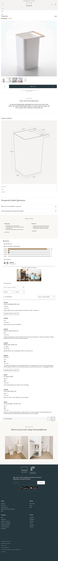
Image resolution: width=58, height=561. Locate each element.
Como (2, 14)
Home (2, 11)
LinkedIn (31, 526)
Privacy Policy (4, 545)
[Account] (51, 4)
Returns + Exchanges (6, 523)
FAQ (2, 517)
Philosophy (32, 503)
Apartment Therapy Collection (8, 509)
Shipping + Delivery (5, 521)
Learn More (6, 232)
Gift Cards (3, 505)
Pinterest (32, 521)
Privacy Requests (5, 526)
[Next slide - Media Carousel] (55, 446)
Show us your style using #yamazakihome (29, 430)
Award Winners (4, 507)
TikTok (31, 523)
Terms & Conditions (5, 547)
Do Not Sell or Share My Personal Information (10, 549)
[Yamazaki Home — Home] (29, 4)
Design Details (29, 98)
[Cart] (55, 4)
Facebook (32, 519)
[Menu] (3, 4)
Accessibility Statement (5, 543)
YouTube (32, 524)
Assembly (3, 191)
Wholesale (3, 528)
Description (3, 186)
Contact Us (3, 519)
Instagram (32, 517)
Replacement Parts (5, 524)
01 (4, 86)
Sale (2, 510)
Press (31, 505)
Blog (31, 507)
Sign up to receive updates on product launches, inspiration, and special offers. (27, 478)
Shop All (3, 503)
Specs (2, 189)
